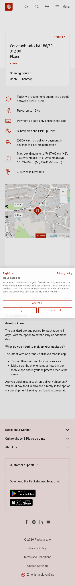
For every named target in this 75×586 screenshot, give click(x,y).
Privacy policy (64, 273)
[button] (8, 273)
